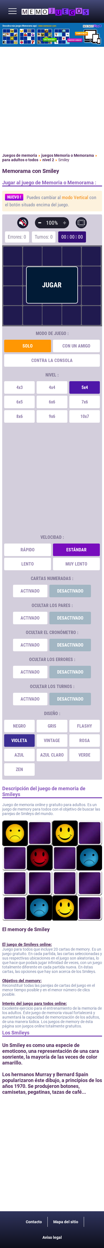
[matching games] (52, 35)
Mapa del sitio (65, 1222)
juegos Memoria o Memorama (67, 155)
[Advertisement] (52, 99)
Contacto (34, 1222)
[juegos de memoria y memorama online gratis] (55, 11)
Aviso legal (52, 1237)
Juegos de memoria (19, 155)
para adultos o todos (20, 160)
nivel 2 (48, 160)
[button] (12, 11)
